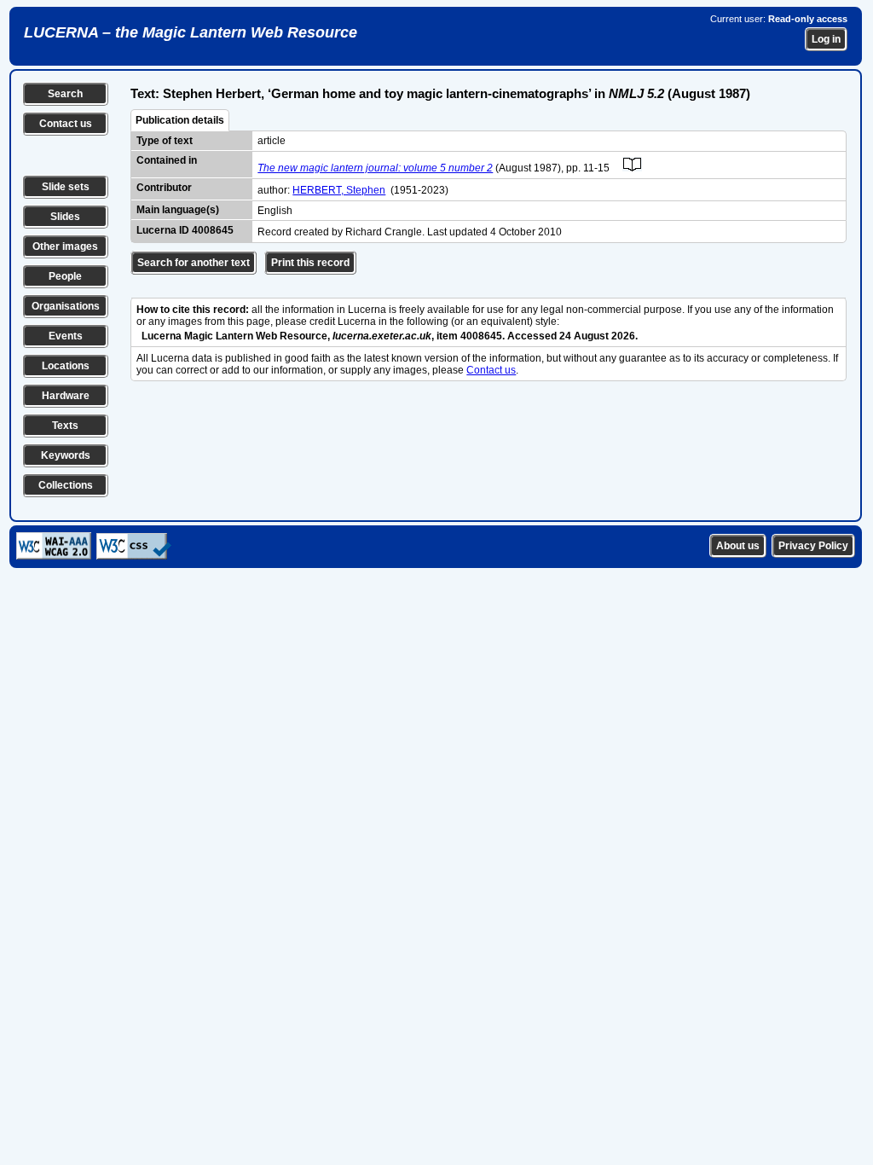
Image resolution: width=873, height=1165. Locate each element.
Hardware (66, 396)
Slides (65, 217)
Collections (65, 485)
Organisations (66, 306)
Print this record (310, 263)
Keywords (65, 455)
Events (66, 336)
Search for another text (193, 263)
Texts (65, 426)
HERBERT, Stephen (338, 190)
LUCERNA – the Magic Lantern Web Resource (190, 32)
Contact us (65, 124)
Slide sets (66, 187)
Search (65, 94)
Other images (65, 246)
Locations (66, 366)
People (65, 276)
